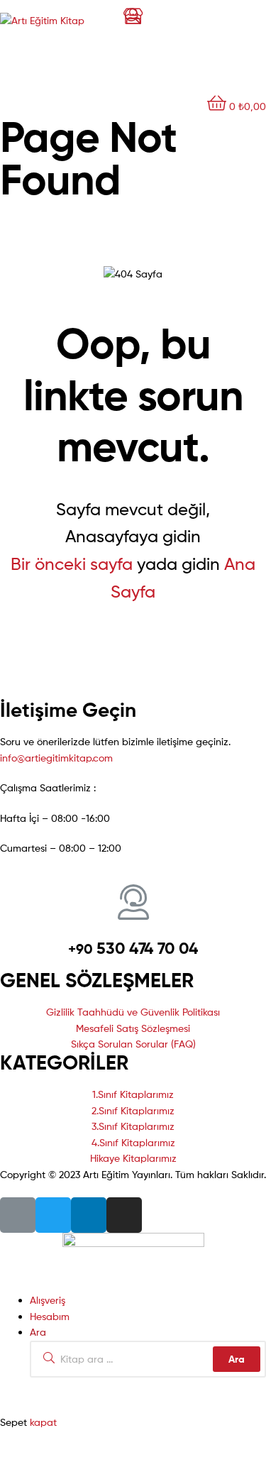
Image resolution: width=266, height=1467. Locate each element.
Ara (236, 1359)
